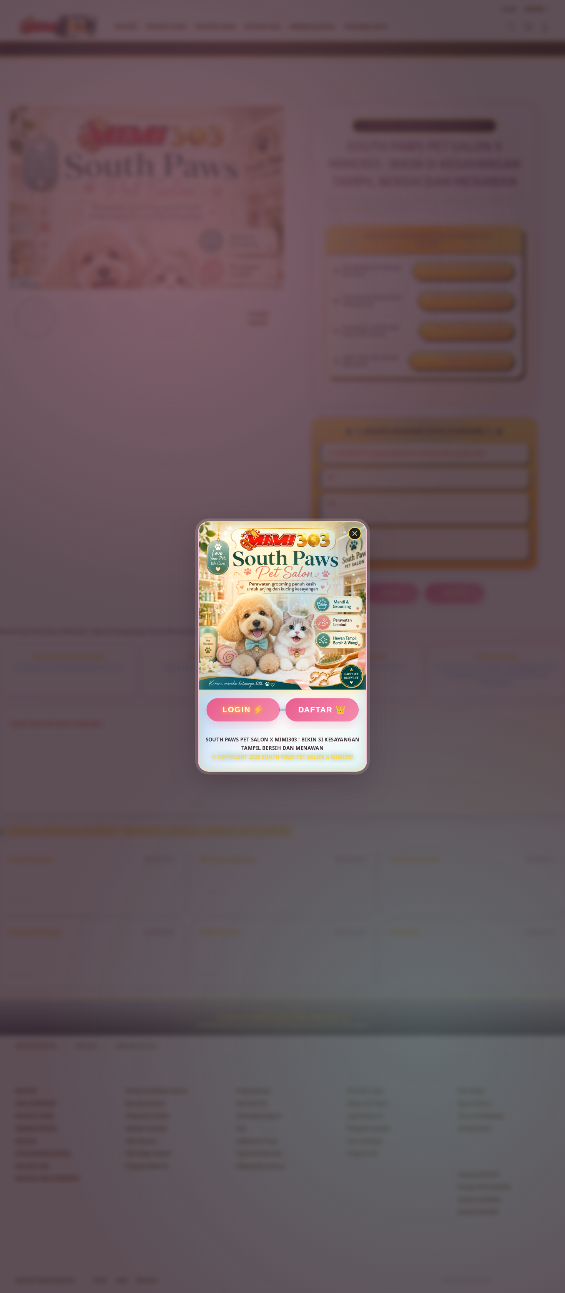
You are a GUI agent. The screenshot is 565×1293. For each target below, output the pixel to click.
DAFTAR (315, 709)
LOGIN (237, 709)
